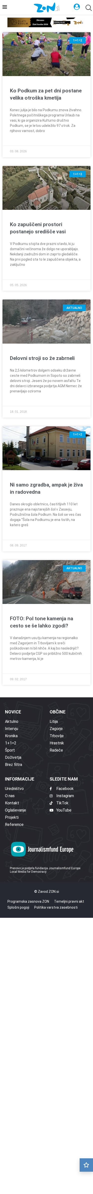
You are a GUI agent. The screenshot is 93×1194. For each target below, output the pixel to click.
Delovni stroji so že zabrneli (42, 358)
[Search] (88, 7)
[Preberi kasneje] (86, 1165)
